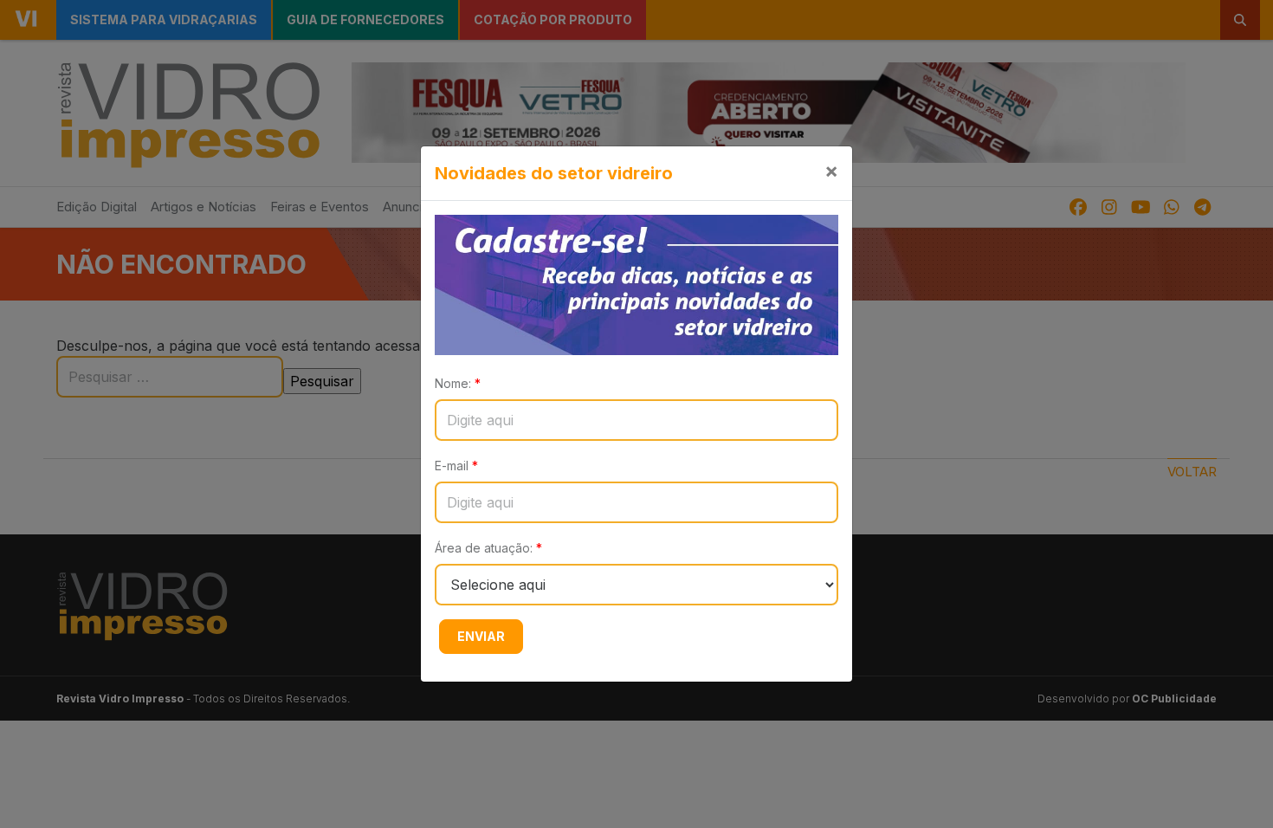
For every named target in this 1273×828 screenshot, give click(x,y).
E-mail (456, 465)
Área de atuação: (488, 547)
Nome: (458, 383)
